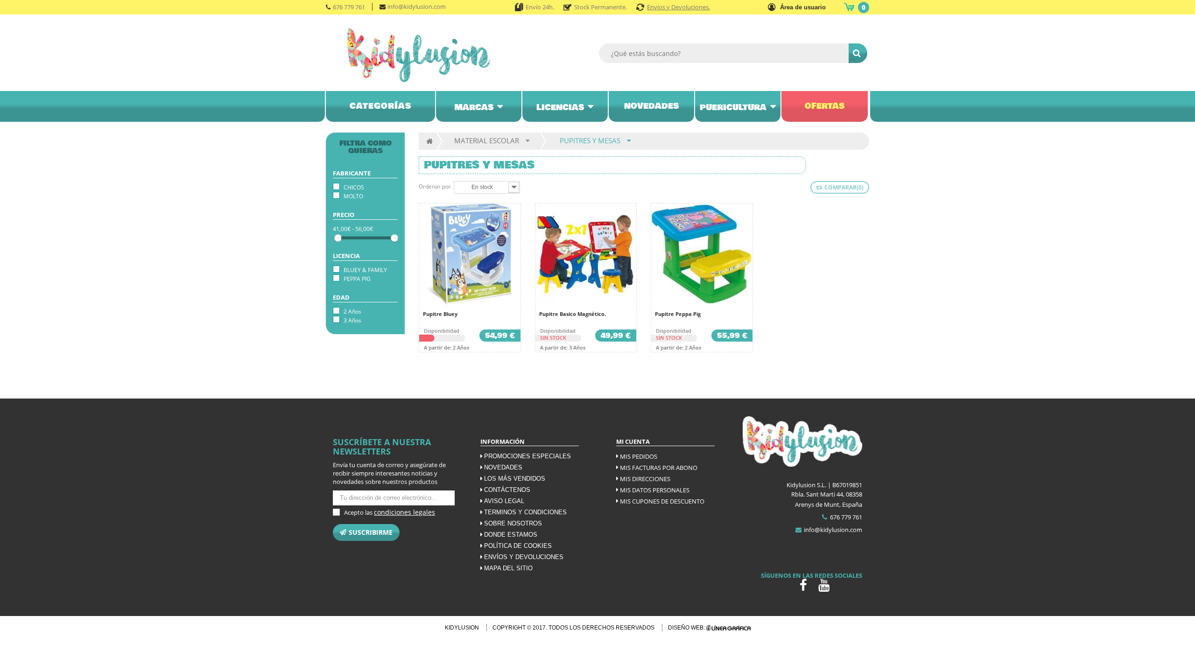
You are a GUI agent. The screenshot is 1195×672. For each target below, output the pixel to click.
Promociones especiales (527, 456)
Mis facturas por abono (658, 467)
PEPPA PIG (357, 279)
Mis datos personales (654, 490)
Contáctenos (507, 489)
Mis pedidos (638, 456)
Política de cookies (518, 545)
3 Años (352, 320)
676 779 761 (349, 7)
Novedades (503, 467)
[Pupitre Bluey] (469, 254)
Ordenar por (435, 186)
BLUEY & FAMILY (365, 270)
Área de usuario (803, 7)
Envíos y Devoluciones (523, 556)
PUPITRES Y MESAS (590, 140)
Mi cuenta (633, 441)
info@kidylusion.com (416, 6)
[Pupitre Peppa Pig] (701, 254)
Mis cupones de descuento (662, 501)
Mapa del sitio (508, 568)
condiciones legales (404, 512)
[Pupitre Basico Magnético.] (586, 254)
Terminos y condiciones (525, 512)
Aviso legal (504, 500)
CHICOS (354, 187)
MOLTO (353, 196)
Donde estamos (510, 534)
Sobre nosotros (513, 523)
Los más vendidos (514, 478)
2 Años (352, 311)
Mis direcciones (645, 479)
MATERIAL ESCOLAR (486, 140)
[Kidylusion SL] (431, 55)
